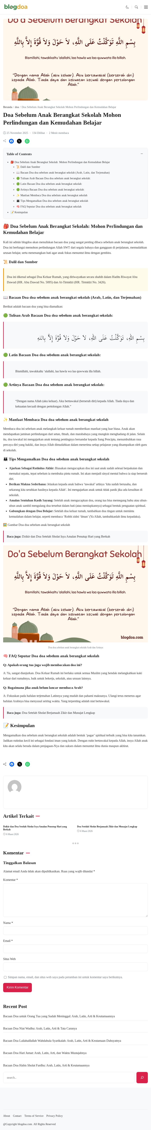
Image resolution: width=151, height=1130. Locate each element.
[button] (127, 7)
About (6, 1115)
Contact (17, 1115)
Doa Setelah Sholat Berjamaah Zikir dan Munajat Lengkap (58, 712)
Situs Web (9, 959)
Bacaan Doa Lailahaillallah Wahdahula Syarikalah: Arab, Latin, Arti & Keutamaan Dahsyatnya (62, 1040)
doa (9, 95)
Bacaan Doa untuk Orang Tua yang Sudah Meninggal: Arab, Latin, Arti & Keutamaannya (59, 1016)
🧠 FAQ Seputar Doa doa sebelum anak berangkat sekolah (48, 206)
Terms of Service (33, 1115)
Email (8, 940)
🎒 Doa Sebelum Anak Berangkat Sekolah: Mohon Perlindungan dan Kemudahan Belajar (60, 162)
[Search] (142, 1077)
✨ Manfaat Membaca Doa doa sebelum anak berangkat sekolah (51, 195)
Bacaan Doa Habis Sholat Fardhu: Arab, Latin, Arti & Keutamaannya (46, 1065)
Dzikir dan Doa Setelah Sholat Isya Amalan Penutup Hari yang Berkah (66, 536)
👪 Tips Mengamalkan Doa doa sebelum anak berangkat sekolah (52, 200)
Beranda (7, 107)
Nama (8, 922)
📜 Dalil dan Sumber (28, 166)
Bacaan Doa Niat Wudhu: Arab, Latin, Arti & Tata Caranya (40, 1028)
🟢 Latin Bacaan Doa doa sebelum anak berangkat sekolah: (49, 183)
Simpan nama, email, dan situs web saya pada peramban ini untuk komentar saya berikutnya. (65, 977)
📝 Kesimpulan (19, 212)
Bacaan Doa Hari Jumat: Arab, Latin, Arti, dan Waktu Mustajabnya (45, 1053)
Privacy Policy (54, 1115)
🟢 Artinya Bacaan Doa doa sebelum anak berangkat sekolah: (50, 189)
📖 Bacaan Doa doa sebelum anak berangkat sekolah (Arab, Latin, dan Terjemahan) (63, 172)
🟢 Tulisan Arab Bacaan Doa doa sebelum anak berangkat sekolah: (53, 178)
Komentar (10, 879)
